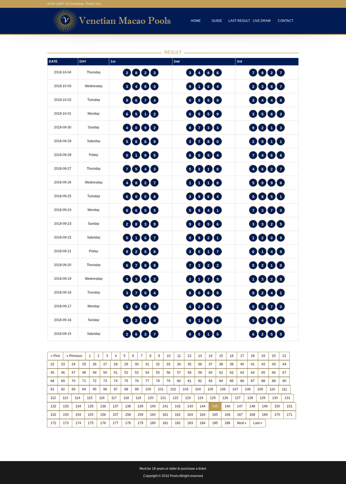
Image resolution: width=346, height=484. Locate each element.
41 (253, 364)
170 (277, 415)
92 (63, 389)
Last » (257, 423)
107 (235, 389)
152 (53, 415)
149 (265, 406)
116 (102, 398)
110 (272, 389)
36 (200, 364)
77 (147, 381)
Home (196, 21)
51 (116, 372)
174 (78, 423)
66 (274, 372)
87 (253, 381)
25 (84, 364)
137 (115, 406)
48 (84, 372)
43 (274, 364)
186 (227, 423)
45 (52, 372)
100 (148, 389)
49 (95, 372)
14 (210, 356)
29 (126, 364)
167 (240, 415)
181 (165, 423)
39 (232, 364)
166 (227, 415)
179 (140, 423)
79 (168, 381)
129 (262, 398)
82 (200, 381)
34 (179, 364)
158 (128, 415)
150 (277, 406)
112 (53, 398)
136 (103, 406)
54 (147, 372)
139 (140, 406)
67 (284, 372)
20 (274, 356)
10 (169, 356)
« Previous (74, 356)
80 (179, 381)
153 (66, 415)
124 (200, 398)
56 (168, 372)
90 (284, 381)
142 (178, 406)
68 (52, 381)
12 (189, 356)
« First (55, 356)
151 (289, 406)
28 (116, 364)
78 (158, 381)
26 (95, 364)
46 (63, 372)
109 (260, 389)
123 (188, 398)
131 (287, 398)
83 (210, 381)
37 (210, 364)
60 (210, 372)
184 (202, 423)
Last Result (239, 21)
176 (103, 423)
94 (84, 389)
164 (202, 415)
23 (63, 364)
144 (202, 406)
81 (189, 381)
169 (265, 415)
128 (250, 398)
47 (73, 372)
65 (263, 372)
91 (52, 389)
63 (242, 372)
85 (232, 381)
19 (263, 356)
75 (126, 381)
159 (140, 415)
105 (210, 389)
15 (221, 356)
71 (84, 381)
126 (225, 398)
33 (168, 364)
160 (153, 415)
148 (252, 406)
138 (128, 406)
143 (190, 406)
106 (223, 389)
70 (73, 381)
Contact (285, 21)
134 (78, 406)
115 (89, 398)
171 (289, 415)
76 (137, 381)
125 (213, 398)
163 (190, 415)
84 (221, 381)
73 (105, 381)
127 (238, 398)
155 (91, 415)
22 (52, 364)
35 (189, 364)
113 (65, 398)
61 (221, 372)
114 (77, 398)
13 (200, 356)
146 (227, 406)
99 (137, 389)
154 (78, 415)
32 (158, 364)
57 (179, 372)
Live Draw (262, 21)
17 (242, 356)
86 (242, 381)
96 (105, 389)
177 (115, 423)
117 (114, 398)
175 (91, 423)
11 (179, 356)
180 (153, 423)
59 (200, 372)
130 (275, 398)
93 (73, 389)
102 (173, 389)
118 (126, 398)
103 (185, 389)
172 (53, 423)
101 (161, 389)
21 (284, 356)
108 (248, 389)
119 (138, 398)
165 (215, 415)
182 (178, 423)
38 (221, 364)
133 (66, 406)
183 (190, 423)
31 (147, 364)
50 (105, 372)
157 (115, 415)
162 (178, 415)
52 (126, 372)
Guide (217, 21)
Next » (242, 423)
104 (198, 389)
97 (116, 389)
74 (116, 381)
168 (252, 415)
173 (66, 423)
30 (137, 364)
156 (103, 415)
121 (163, 398)
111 (284, 389)
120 (151, 398)
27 (105, 364)
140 (153, 406)
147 (240, 406)
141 (165, 406)
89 (274, 381)
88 (263, 381)
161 (165, 415)
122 (175, 398)
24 (73, 364)
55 (158, 372)
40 (242, 364)
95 (95, 389)
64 (253, 372)
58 (189, 372)
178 (128, 423)
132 (53, 406)
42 (263, 364)
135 (91, 406)
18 (253, 356)
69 (63, 381)
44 (284, 364)
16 (232, 356)
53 (137, 372)
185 (215, 423)
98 (126, 389)
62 (232, 372)
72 (95, 381)
